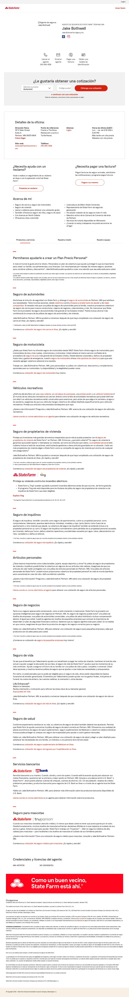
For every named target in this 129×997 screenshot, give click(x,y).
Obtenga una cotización (91, 88)
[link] (58, 59)
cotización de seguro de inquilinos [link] (39, 543)
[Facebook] (63, 36)
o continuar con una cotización (64, 94)
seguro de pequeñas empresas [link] (50, 640)
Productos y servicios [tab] (25, 240)
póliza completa (80, 918)
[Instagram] (68, 36)
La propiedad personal (98, 443)
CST (109, 128)
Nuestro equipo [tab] (103, 240)
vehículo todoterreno (105, 394)
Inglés (68, 130)
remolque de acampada (65, 394)
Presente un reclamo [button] (28, 188)
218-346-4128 (46, 146)
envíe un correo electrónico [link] (31, 798)
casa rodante (45, 394)
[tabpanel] (64, 135)
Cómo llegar (20, 138)
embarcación (85, 394)
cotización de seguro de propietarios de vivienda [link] (45, 469)
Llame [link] (15, 417)
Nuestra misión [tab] (64, 240)
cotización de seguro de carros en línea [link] (41, 329)
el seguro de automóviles (77, 300)
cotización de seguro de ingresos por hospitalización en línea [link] (50, 749)
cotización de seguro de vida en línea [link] (40, 704)
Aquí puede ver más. (22, 692)
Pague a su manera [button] (90, 183)
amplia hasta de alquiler (89, 303)
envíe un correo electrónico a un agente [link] (37, 417)
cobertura (59, 303)
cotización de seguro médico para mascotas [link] (43, 844)
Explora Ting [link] (18, 496)
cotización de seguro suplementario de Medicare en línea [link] (49, 745)
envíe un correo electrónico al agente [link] (36, 590)
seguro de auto (32, 356)
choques (73, 303)
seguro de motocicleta (60, 358)
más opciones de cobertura (88, 358)
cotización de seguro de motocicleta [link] (40, 373)
